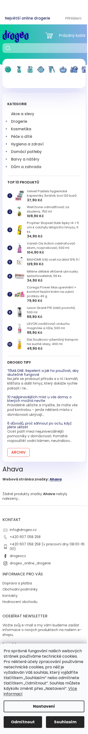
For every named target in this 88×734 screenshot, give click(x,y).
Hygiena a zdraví (27, 144)
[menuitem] (7, 72)
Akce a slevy (22, 113)
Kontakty (10, 595)
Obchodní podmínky (20, 589)
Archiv (18, 452)
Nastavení (44, 706)
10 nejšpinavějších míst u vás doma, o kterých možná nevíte (39, 399)
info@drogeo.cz (23, 529)
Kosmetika (21, 129)
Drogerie (19, 121)
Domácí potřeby (26, 151)
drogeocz (18, 555)
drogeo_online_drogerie (30, 563)
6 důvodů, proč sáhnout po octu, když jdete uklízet (39, 425)
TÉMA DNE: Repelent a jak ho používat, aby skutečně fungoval (43, 373)
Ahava (56, 479)
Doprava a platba (17, 583)
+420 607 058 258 (25, 536)
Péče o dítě (21, 136)
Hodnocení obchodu (19, 601)
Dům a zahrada (26, 166)
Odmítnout (23, 722)
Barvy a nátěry (25, 159)
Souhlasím (65, 722)
